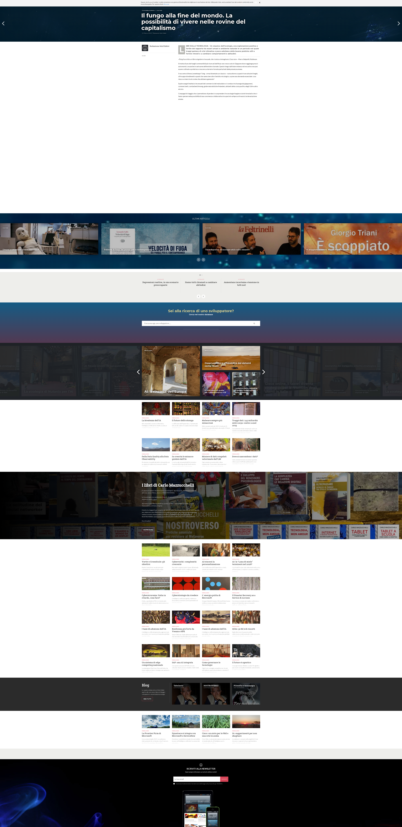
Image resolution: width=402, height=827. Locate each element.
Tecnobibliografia (148, 10)
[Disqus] (219, 130)
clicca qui (166, 4)
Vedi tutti (147, 699)
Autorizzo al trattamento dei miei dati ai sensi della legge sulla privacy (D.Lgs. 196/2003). (199, 784)
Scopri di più (148, 530)
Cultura (159, 10)
